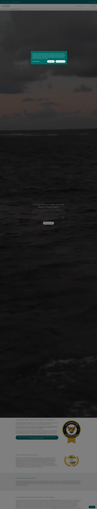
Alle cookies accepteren (60, 61)
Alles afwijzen (50, 61)
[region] (49, 57)
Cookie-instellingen (35, 61)
